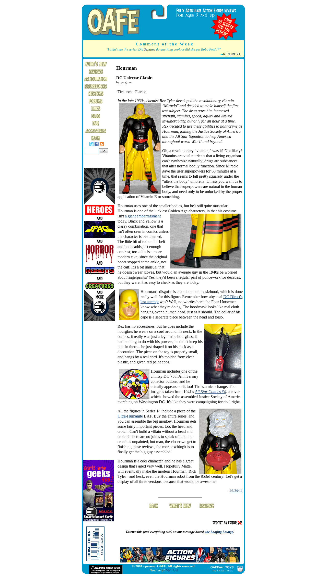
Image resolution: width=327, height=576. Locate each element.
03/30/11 (236, 491)
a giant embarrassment (143, 216)
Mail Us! (172, 570)
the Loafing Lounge (219, 532)
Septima (149, 49)
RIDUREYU (232, 54)
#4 (210, 391)
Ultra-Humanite (130, 416)
